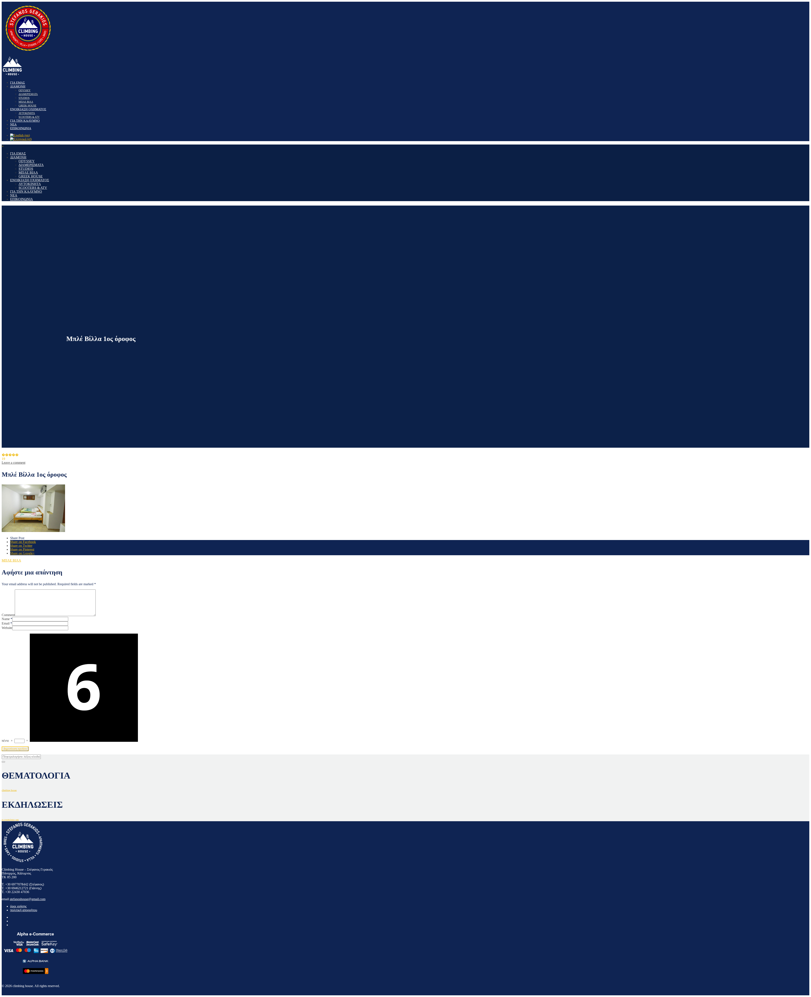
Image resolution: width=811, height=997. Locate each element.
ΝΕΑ (13, 124)
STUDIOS (24, 98)
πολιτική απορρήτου (23, 910)
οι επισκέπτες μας (10, 819)
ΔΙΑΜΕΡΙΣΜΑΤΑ (28, 94)
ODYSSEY (25, 90)
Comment (8, 615)
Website (7, 628)
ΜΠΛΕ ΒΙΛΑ (26, 101)
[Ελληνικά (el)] (21, 139)
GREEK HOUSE (27, 105)
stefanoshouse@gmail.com (27, 899)
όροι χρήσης (18, 906)
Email (6, 623)
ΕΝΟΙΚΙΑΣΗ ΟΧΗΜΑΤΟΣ (28, 109)
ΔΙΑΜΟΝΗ (17, 86)
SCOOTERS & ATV (29, 117)
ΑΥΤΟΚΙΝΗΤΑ (27, 113)
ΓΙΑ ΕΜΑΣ (17, 82)
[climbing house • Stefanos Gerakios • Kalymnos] (28, 53)
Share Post (17, 538)
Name (6, 619)
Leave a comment (13, 462)
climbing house (9, 790)
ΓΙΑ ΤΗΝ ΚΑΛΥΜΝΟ (25, 120)
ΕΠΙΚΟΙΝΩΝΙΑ (20, 128)
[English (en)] (20, 135)
